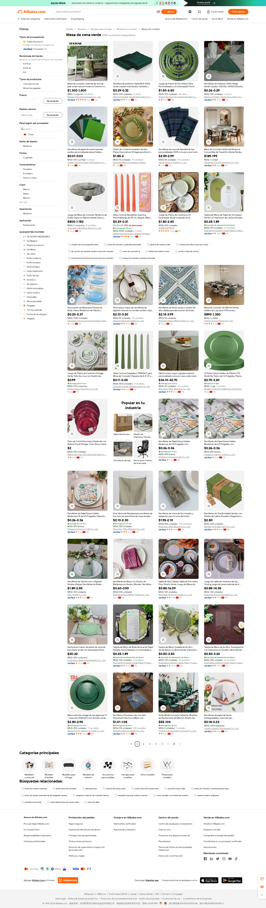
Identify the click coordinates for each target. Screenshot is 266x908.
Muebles (82, 29)
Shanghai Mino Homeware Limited (129, 162)
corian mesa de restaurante (146, 789)
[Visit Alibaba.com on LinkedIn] (211, 859)
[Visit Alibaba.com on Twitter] (218, 859)
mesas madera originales (208, 795)
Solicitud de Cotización (124, 829)
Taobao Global (145, 894)
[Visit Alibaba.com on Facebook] (205, 859)
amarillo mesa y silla (176, 789)
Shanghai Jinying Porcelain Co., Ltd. (175, 594)
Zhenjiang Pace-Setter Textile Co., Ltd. (131, 594)
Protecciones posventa (80, 841)
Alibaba (69, 29)
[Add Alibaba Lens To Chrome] (68, 880)
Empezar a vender (212, 829)
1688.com (101, 894)
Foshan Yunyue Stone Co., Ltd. (218, 321)
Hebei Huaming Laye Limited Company (131, 233)
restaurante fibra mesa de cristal (193, 245)
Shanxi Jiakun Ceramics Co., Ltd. (82, 389)
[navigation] (40, 387)
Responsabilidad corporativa (37, 835)
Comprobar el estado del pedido (219, 835)
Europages (178, 894)
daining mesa (91, 789)
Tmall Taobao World (118, 894)
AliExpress (89, 894)
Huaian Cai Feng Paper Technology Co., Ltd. (87, 162)
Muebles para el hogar (101, 29)
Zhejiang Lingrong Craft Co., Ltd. (174, 457)
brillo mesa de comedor (66, 789)
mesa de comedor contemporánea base (211, 789)
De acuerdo (53, 101)
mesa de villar (94, 802)
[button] (158, 12)
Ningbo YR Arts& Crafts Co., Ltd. (219, 526)
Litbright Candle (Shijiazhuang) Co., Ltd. (131, 386)
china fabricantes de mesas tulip (64, 802)
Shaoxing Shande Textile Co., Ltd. (128, 321)
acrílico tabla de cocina (188, 251)
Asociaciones (210, 847)
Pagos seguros (76, 824)
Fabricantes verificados (125, 824)
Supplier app (152, 880)
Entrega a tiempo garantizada (82, 835)
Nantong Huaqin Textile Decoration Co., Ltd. (133, 97)
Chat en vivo (164, 829)
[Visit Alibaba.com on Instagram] (224, 859)
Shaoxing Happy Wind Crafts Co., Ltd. (176, 321)
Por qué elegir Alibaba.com (36, 824)
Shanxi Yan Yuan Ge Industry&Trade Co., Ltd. (179, 97)
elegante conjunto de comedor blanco (92, 795)
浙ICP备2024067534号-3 (212, 903)
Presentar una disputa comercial (174, 835)
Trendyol (166, 894)
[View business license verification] (160, 903)
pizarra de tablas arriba (160, 245)
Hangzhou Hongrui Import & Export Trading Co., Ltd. (87, 321)
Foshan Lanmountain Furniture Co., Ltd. (177, 731)
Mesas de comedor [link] (150, 29)
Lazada (133, 894)
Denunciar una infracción (171, 856)
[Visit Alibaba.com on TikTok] (236, 859)
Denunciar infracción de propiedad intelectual (175, 848)
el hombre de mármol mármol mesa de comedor (92, 258)
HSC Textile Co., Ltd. (77, 594)
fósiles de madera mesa (159, 251)
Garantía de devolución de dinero (84, 829)
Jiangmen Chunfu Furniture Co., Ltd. (221, 162)
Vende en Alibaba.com (214, 824)
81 (174, 744)
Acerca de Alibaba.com (35, 817)
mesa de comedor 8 (131, 251)
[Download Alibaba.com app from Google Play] (232, 880)
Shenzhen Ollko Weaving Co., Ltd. (174, 389)
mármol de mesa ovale (115, 789)
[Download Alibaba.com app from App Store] (209, 880)
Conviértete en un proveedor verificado (222, 841)
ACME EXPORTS (166, 228)
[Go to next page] (180, 744)
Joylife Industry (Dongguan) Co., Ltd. (221, 728)
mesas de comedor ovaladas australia (138, 258)
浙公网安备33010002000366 (183, 903)
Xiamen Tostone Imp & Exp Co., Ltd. (84, 97)
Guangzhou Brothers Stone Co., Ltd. (84, 228)
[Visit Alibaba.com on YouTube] (230, 859)
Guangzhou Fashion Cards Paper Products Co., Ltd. (224, 230)
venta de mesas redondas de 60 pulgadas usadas (45, 795)
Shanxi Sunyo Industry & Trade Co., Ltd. (85, 731)
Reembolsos (165, 841)
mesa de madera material (35, 789)
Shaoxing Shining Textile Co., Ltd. (128, 731)
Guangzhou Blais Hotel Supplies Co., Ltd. (86, 660)
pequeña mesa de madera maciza (132, 795)
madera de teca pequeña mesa (84, 245)
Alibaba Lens (38, 880)
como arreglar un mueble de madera (172, 795)
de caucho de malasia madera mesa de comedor (92, 251)
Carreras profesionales (35, 841)
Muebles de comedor (126, 29)
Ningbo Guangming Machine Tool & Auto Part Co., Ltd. (224, 389)
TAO (157, 894)
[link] (262, 879)
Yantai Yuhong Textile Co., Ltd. (173, 162)
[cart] (200, 12)
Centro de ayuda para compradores (175, 824)
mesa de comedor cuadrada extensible (124, 245)
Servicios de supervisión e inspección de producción (87, 848)
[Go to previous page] (131, 744)
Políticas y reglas (77, 856)
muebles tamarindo (32, 802)
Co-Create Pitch (31, 829)
